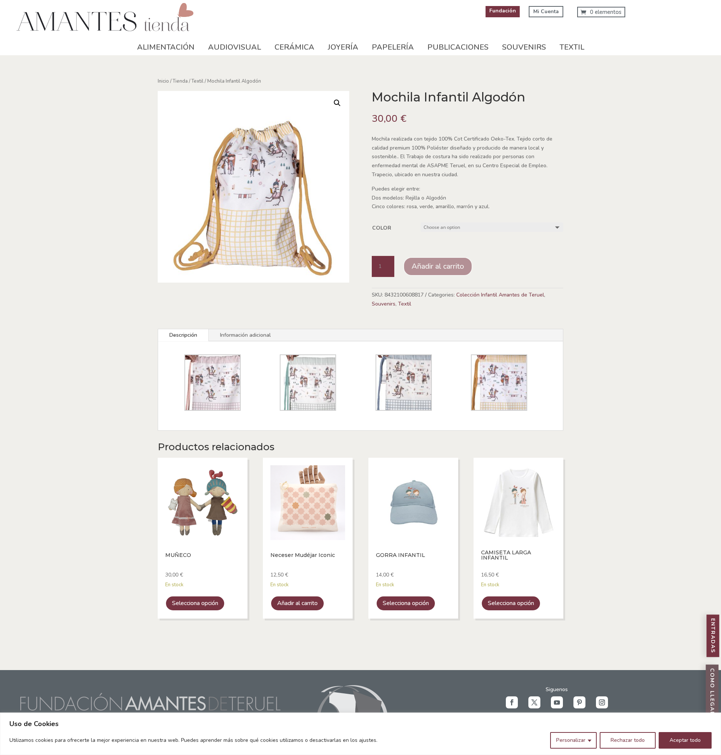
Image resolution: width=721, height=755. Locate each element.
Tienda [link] (180, 81)
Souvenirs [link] (524, 47)
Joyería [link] (343, 47)
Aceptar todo (685, 740)
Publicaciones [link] (458, 47)
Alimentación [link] (166, 47)
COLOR (381, 227)
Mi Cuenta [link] (546, 11)
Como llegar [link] (712, 692)
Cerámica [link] (294, 47)
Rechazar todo (628, 740)
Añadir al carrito (438, 266)
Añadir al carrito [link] (297, 603)
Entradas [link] (712, 636)
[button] (512, 702)
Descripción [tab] (183, 335)
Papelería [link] (393, 47)
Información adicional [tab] (245, 335)
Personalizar (570, 740)
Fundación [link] (502, 10)
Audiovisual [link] (234, 47)
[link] (105, 37)
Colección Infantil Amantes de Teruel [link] (500, 294)
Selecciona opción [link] (195, 603)
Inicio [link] (163, 81)
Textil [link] (572, 47)
